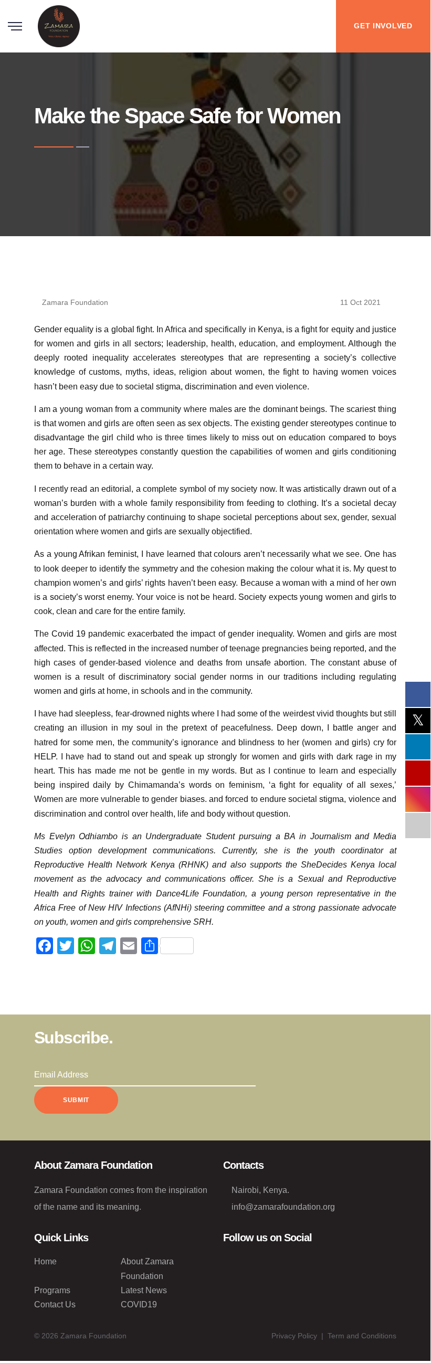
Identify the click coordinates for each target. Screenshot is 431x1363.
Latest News (144, 1290)
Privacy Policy (294, 1336)
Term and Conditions (362, 1336)
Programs (52, 1290)
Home (45, 1261)
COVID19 (139, 1304)
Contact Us (55, 1304)
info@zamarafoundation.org (283, 1206)
